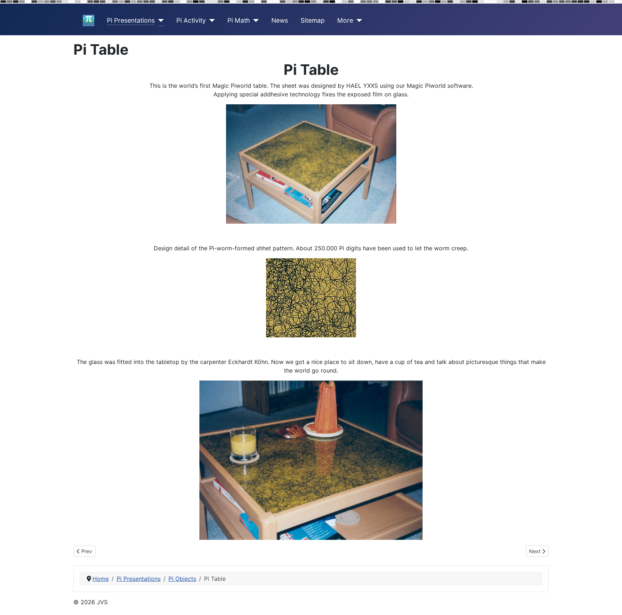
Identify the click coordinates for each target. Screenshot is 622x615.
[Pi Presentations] (159, 20)
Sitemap (313, 20)
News (279, 20)
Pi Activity (191, 20)
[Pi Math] (254, 20)
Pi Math (238, 20)
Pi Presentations (131, 20)
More (345, 20)
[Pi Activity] (210, 20)
